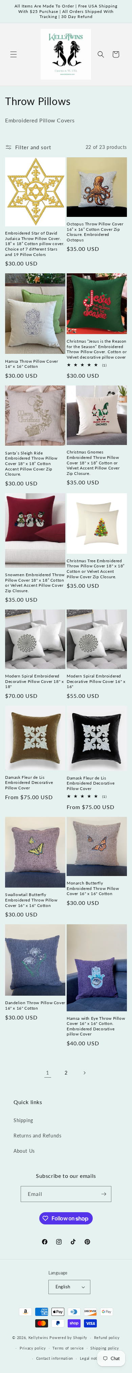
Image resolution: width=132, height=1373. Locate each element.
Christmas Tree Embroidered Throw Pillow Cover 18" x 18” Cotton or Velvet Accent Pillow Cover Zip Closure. (96, 568)
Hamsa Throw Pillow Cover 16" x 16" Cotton (31, 364)
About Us (24, 1151)
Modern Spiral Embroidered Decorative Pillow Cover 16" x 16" (96, 681)
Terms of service (68, 1348)
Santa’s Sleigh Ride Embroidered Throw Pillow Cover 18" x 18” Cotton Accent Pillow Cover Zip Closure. (31, 463)
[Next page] (84, 1072)
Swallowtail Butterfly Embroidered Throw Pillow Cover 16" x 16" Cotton (31, 900)
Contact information (54, 1358)
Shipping (23, 1120)
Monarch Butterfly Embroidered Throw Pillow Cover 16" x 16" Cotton (93, 888)
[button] (13, 54)
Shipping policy (104, 1348)
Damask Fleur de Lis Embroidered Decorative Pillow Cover (29, 782)
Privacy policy (33, 1348)
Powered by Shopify (68, 1337)
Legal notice (91, 1358)
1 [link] (47, 1072)
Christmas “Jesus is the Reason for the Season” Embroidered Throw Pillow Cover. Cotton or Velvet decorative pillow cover (97, 349)
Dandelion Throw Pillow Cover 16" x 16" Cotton (35, 1005)
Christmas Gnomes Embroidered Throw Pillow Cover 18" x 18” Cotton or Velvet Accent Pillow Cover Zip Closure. (93, 462)
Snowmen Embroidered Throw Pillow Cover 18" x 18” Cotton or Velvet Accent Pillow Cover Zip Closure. (35, 582)
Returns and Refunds (37, 1135)
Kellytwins (38, 1337)
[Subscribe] (103, 1194)
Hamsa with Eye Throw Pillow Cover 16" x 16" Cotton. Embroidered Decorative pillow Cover (96, 1026)
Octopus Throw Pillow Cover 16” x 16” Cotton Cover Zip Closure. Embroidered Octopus (95, 231)
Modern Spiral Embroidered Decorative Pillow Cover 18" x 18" (34, 681)
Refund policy (107, 1337)
